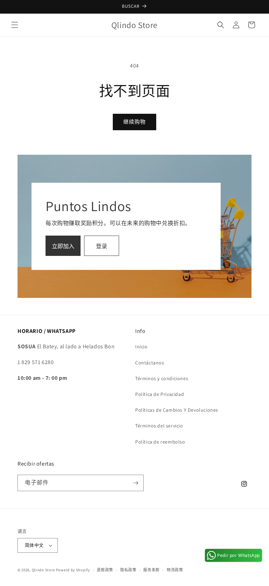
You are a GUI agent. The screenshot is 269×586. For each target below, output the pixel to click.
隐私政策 (128, 569)
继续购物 (134, 121)
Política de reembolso (160, 442)
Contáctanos (149, 363)
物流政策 (175, 569)
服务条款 (151, 569)
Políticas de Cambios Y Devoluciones (176, 410)
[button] (14, 25)
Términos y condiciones (161, 378)
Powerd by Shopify (73, 569)
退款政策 (105, 569)
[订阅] (135, 483)
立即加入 (63, 246)
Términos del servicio (159, 426)
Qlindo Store (43, 569)
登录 (101, 246)
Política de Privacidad (159, 394)
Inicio (141, 346)
